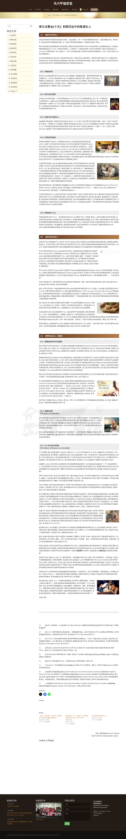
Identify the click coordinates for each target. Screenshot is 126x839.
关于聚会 (47, 9)
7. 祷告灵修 (12, 61)
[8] (54, 383)
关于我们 (38, 9)
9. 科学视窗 (12, 70)
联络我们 (74, 9)
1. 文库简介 (12, 35)
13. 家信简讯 (12, 87)
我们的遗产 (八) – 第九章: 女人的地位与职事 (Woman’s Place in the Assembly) (76, 717)
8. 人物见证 (12, 65)
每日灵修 (94, 9)
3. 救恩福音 (12, 44)
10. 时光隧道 (12, 74)
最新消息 (55, 9)
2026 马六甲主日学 (40, 817)
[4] (60, 146)
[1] (67, 78)
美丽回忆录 (65, 9)
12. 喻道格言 (12, 83)
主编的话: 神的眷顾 (13, 806)
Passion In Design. (55, 835)
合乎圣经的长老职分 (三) (99, 716)
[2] (55, 124)
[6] (97, 194)
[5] (50, 188)
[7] (80, 293)
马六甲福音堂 (63, 3)
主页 (30, 9)
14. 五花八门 (12, 91)
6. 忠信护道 (12, 57)
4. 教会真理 (12, 48)
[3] (89, 124)
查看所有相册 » (40, 819)
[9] (40, 683)
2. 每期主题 (12, 40)
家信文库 (85, 9)
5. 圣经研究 (12, 52)
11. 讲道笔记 (12, 78)
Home (50, 15)
